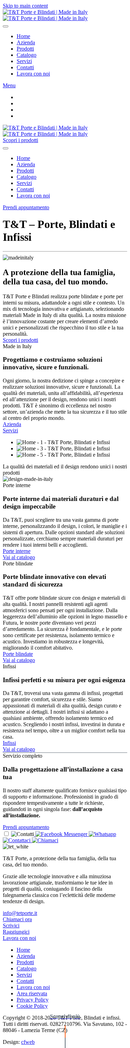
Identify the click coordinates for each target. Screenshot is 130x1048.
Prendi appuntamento (26, 207)
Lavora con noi (33, 74)
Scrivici (11, 925)
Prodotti (25, 49)
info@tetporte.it (20, 913)
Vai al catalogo (19, 557)
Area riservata (32, 993)
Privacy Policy (33, 1000)
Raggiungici (16, 932)
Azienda (26, 42)
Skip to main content (25, 6)
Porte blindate (18, 654)
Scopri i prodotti (20, 140)
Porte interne (17, 551)
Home (23, 36)
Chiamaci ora (17, 919)
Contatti (25, 67)
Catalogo (26, 55)
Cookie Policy (32, 1006)
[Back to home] (45, 15)
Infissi (9, 743)
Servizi (24, 61)
